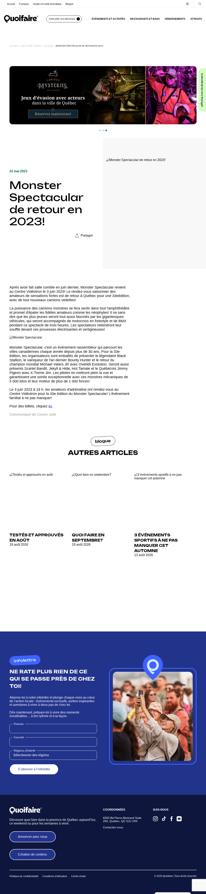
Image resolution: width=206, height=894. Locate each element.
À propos (24, 4)
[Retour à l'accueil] (21, 19)
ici (50, 406)
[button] (100, 130)
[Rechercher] (200, 4)
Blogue (69, 4)
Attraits (196, 19)
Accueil (11, 4)
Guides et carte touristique (47, 4)
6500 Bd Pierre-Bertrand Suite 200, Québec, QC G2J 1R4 (122, 819)
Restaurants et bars (145, 19)
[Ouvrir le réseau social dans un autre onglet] (155, 819)
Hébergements (175, 19)
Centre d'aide (78, 876)
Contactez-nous (113, 827)
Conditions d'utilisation (54, 876)
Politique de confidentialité (23, 876)
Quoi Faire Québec (31, 46)
